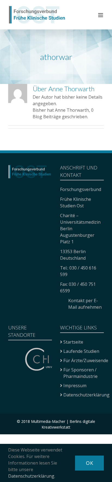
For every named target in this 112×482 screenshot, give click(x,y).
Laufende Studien (81, 351)
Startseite (73, 342)
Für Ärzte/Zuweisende (85, 360)
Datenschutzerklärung (86, 395)
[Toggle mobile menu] (101, 15)
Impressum (74, 386)
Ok (89, 463)
